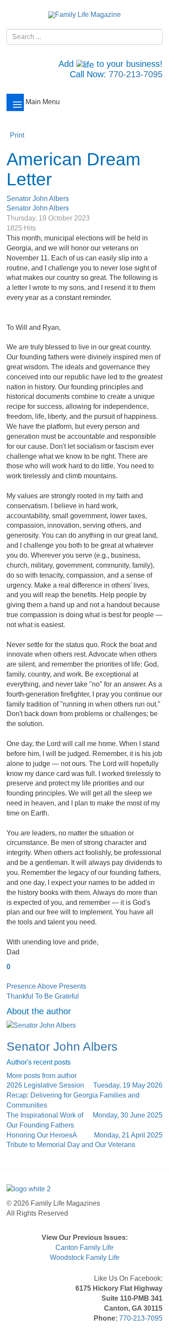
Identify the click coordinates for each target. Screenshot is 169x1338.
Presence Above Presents (46, 986)
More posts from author (41, 1075)
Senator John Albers (37, 198)
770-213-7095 (135, 74)
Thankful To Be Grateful (42, 996)
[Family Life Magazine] (84, 14)
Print (17, 135)
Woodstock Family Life (85, 1257)
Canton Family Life (84, 1247)
